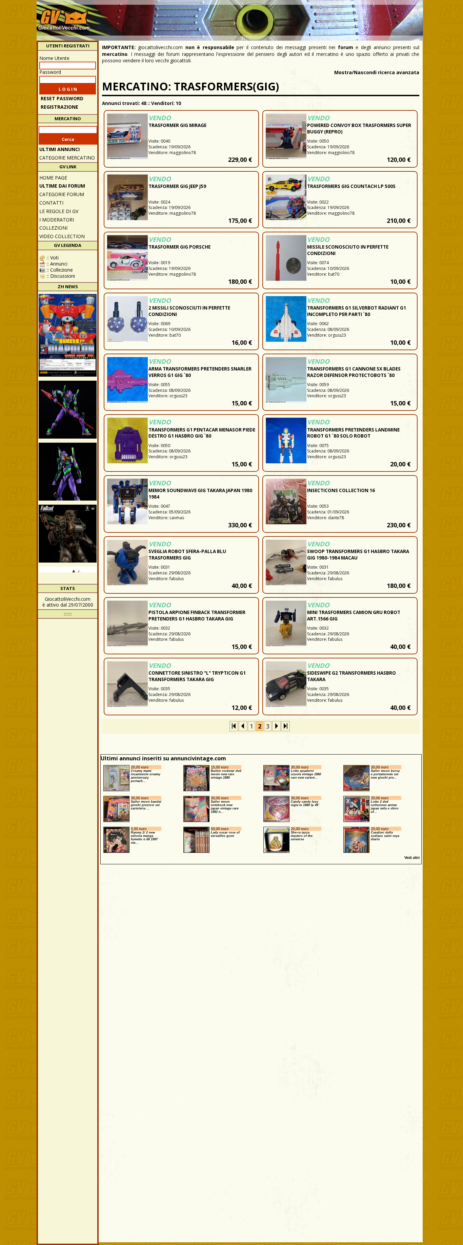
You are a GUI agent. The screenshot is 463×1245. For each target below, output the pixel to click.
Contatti (51, 202)
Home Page (53, 177)
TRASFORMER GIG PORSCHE (179, 247)
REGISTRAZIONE (59, 107)
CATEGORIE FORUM (61, 194)
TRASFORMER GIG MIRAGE (177, 125)
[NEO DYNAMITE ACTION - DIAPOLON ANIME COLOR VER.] (68, 335)
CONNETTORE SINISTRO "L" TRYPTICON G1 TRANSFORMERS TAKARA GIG (197, 676)
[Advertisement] (298, 17)
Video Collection (62, 236)
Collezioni (53, 228)
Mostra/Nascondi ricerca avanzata (376, 72)
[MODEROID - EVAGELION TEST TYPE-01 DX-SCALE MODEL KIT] (68, 472)
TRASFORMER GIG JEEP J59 (177, 186)
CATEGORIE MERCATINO (67, 157)
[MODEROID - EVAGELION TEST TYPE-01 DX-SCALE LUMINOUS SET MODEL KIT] (68, 410)
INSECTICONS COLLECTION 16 (341, 490)
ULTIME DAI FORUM (62, 186)
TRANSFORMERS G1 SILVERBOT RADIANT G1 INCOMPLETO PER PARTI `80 (356, 311)
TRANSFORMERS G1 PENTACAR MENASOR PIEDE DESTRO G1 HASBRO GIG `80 (201, 433)
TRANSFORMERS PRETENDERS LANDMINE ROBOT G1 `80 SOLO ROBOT (353, 433)
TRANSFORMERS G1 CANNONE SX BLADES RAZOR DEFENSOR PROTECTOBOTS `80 (354, 372)
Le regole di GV (58, 211)
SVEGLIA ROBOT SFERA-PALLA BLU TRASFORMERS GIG (187, 554)
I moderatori (56, 219)
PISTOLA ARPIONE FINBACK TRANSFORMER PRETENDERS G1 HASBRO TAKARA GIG (196, 615)
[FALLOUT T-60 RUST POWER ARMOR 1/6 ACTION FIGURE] (68, 534)
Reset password (62, 98)
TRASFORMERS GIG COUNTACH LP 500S (351, 186)
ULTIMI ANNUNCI (59, 149)
